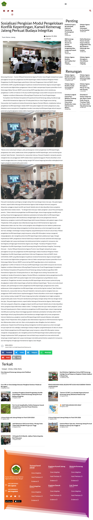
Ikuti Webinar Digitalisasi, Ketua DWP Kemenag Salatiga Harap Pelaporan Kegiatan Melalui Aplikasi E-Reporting (76, 374)
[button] (65, 3)
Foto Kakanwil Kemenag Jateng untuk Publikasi (16, 372)
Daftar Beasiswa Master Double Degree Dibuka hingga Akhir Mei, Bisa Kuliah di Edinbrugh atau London (85, 44)
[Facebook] (4, 11)
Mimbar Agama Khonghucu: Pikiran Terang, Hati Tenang (85, 86)
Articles (10, 369)
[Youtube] (12, 11)
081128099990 (13, 484)
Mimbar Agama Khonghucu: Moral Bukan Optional (85, 60)
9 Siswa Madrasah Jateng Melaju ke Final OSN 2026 (64, 417)
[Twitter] (8, 11)
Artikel (15, 369)
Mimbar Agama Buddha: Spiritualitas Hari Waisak (70, 60)
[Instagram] (12, 14)
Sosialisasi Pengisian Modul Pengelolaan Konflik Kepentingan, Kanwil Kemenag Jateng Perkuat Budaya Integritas (27, 394)
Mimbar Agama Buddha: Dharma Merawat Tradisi (70, 77)
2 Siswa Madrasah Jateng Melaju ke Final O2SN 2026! (18, 417)
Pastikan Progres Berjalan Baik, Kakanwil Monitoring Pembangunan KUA (70, 29)
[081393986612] (6, 491)
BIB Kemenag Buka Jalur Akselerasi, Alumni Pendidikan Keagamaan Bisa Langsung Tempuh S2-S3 (70, 45)
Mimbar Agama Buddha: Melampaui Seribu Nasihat (85, 27)
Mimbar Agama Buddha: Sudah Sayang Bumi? (69, 85)
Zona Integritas (36, 473)
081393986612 (13, 489)
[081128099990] (6, 485)
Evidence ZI (35, 481)
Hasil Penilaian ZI (37, 477)
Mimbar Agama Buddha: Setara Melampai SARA (85, 77)
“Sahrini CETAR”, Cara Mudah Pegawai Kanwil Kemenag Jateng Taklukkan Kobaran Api (74, 393)
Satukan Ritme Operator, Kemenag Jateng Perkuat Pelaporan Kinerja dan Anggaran (76, 424)
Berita (20, 369)
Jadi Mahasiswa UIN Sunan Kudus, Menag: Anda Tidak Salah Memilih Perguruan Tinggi (27, 424)
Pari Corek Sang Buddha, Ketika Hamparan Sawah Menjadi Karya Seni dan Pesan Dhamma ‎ (28, 406)
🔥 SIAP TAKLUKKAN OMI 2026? (70, 405)
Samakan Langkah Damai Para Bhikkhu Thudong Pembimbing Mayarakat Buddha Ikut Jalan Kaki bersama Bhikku (70, 101)
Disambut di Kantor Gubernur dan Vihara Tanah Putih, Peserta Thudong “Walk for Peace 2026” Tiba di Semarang (85, 100)
